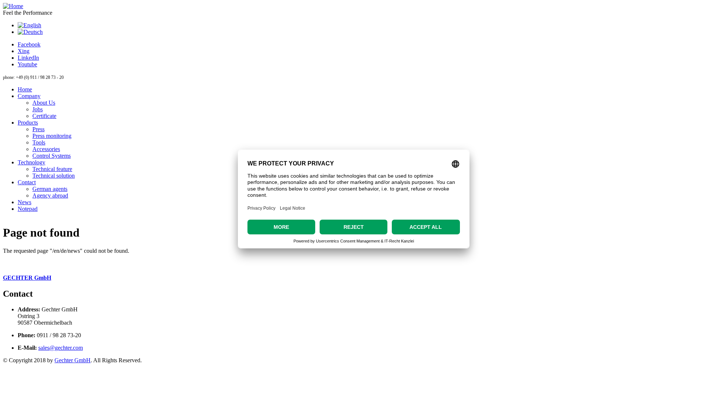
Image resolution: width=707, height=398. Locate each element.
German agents (49, 189)
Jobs (37, 109)
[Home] (13, 6)
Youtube (27, 64)
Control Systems (51, 156)
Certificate (44, 116)
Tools (38, 142)
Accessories (46, 149)
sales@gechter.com (60, 348)
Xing (23, 51)
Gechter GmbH (72, 360)
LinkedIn (28, 58)
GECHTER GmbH (27, 278)
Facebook (29, 44)
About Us (43, 103)
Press (38, 129)
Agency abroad (50, 195)
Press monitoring (51, 136)
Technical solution (53, 175)
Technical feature (52, 169)
